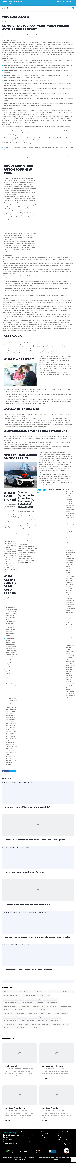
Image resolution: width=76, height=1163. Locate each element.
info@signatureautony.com (57, 489)
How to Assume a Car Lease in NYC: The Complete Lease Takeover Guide (37, 937)
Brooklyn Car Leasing (29, 995)
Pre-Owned (60, 1142)
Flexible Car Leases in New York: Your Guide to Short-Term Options (35, 840)
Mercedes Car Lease (60, 1013)
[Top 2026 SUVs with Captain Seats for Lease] (38, 857)
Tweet (13, 771)
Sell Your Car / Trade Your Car (28, 1136)
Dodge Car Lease (66, 1006)
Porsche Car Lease (23, 1024)
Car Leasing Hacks (52, 1002)
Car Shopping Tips (38, 1006)
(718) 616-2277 (42, 491)
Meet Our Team (43, 1144)
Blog (12, 13)
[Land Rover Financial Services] (19, 1095)
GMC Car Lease (45, 1010)
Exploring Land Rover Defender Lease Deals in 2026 (27, 905)
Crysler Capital (11, 1066)
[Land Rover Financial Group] (56, 1095)
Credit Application (25, 1132)
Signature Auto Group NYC (60, 1024)
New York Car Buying (35, 1017)
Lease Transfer (42, 1136)
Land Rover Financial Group (52, 1108)
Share (6, 771)
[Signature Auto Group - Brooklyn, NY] (6, 8)
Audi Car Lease (41, 992)
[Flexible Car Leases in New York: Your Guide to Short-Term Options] (38, 825)
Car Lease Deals (43, 1138)
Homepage (5, 13)
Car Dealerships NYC (50, 999)
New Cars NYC (22, 1017)
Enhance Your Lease (26, 1138)
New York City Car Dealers (52, 1017)
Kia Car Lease (20, 1013)
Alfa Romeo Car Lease (10, 992)
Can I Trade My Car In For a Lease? (13, 999)
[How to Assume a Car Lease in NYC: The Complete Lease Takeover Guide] (38, 922)
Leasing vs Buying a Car (63, 1132)
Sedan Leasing (60, 1134)
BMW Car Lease (67, 992)
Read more (8, 1080)
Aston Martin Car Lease (26, 992)
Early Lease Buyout (43, 1142)
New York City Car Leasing (11, 1020)
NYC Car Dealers (42, 1020)
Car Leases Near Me (27, 1002)
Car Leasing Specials (10, 1006)
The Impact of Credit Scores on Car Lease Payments (28, 969)
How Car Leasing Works (45, 1132)
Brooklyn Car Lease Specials (11, 995)
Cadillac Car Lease (44, 995)
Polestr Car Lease (9, 1024)
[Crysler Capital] (19, 1053)
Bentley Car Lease (54, 992)
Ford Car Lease (33, 1010)
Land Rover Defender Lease (52, 1066)
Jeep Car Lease (8, 1013)
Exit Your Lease (24, 1134)
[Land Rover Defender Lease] (56, 1053)
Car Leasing (40, 1002)
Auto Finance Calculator (27, 1142)
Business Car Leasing (44, 1140)
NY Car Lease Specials (28, 1020)
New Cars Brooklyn (9, 1017)
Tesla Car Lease (8, 1028)
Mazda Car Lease (45, 1013)
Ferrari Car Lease (20, 1010)
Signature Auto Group (23, 1157)
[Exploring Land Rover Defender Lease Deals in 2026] (38, 890)
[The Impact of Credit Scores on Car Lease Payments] (38, 955)
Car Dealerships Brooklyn (33, 999)
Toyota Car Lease (22, 1028)
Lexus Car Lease (32, 1013)
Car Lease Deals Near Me (11, 1002)
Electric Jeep (7, 1010)
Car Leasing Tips (24, 1006)
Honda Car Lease (58, 1010)
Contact (23, 1144)
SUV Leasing (60, 1136)
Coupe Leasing (60, 1138)
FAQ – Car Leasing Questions (64, 1144)
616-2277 (11, 1135)
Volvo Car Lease (35, 1028)
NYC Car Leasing (55, 1020)
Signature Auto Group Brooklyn (40, 1024)
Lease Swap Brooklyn (44, 1134)
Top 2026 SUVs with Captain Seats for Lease (24, 872)
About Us (23, 1140)
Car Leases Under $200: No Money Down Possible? (27, 807)
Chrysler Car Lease (52, 1006)
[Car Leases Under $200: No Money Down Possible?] (38, 792)
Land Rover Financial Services (16, 1108)
